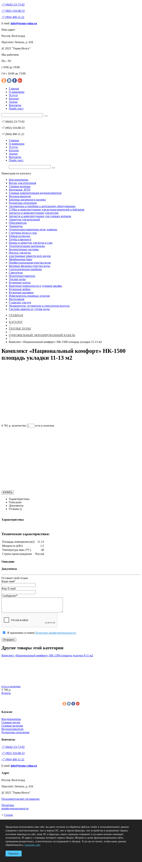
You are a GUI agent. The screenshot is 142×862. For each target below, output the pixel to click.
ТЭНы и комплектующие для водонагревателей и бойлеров (46, 209)
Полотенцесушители (22, 275)
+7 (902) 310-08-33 (13, 10)
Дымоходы (16, 226)
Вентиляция (16, 299)
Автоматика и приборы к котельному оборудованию (42, 206)
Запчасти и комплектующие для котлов (33, 212)
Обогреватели (18, 222)
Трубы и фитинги (20, 239)
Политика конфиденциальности (15, 807)
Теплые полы (17, 279)
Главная (14, 88)
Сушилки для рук (20, 302)
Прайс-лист (16, 108)
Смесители (16, 272)
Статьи (8, 814)
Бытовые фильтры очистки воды (29, 265)
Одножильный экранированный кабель (42, 335)
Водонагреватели (20, 196)
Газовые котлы (10, 722)
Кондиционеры (18, 179)
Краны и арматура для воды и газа (30, 242)
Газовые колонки (20, 186)
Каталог (14, 98)
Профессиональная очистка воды (30, 262)
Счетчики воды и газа (23, 232)
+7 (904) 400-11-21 (12, 17)
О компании (16, 91)
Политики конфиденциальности (55, 632)
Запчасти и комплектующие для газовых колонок (40, 216)
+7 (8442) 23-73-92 (13, 4)
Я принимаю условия (41, 632)
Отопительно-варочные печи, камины (33, 229)
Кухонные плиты (20, 282)
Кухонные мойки (20, 289)
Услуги (13, 95)
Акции (13, 101)
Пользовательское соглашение (20, 798)
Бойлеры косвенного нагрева (27, 199)
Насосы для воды (20, 252)
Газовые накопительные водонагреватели (35, 192)
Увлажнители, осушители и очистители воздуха (39, 305)
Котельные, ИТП (19, 189)
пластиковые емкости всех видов (30, 256)
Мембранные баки (20, 259)
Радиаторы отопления (23, 202)
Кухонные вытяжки (21, 292)
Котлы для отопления (22, 183)
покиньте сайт (32, 845)
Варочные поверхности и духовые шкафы (35, 285)
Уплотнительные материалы (27, 246)
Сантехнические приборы (25, 269)
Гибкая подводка (19, 236)
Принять (14, 853)
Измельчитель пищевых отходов (29, 295)
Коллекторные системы (24, 249)
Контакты (15, 105)
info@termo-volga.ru (24, 23)
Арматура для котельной (24, 219)
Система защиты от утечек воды (29, 309)
